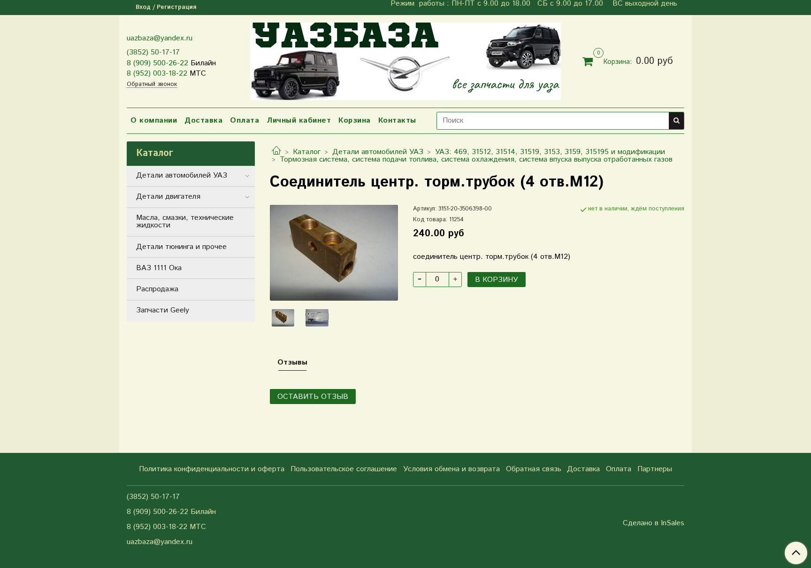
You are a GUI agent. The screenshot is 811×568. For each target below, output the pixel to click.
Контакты (397, 120)
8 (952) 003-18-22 (157, 73)
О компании (153, 120)
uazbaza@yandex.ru (159, 38)
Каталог (307, 152)
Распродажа (157, 289)
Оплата (244, 120)
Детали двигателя (168, 196)
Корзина (354, 120)
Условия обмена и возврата (451, 469)
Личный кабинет (299, 120)
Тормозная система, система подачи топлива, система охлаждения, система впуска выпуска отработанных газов (476, 159)
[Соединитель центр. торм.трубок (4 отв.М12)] (334, 252)
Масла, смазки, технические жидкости (185, 221)
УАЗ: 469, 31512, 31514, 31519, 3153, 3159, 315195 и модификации (550, 152)
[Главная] (276, 152)
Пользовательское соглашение (344, 469)
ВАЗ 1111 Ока (159, 268)
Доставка (203, 120)
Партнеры (654, 469)
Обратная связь (533, 469)
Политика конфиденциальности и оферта (211, 469)
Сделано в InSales (653, 523)
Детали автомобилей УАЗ (377, 152)
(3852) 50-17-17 (153, 52)
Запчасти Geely (162, 310)
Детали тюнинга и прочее (181, 246)
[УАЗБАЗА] (405, 59)
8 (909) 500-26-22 (157, 63)
